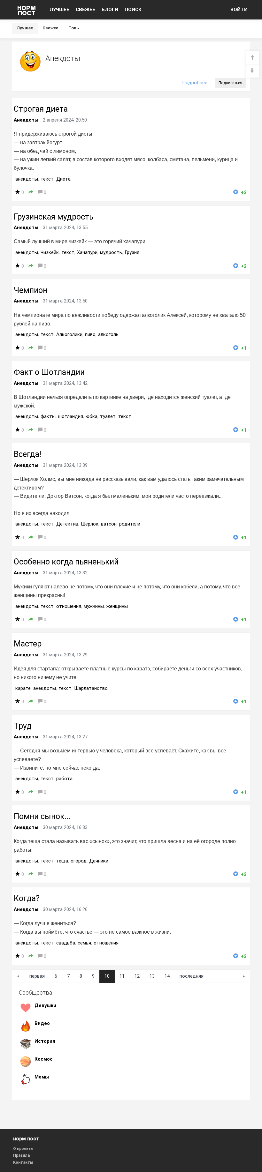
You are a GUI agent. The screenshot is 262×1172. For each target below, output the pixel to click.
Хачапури (87, 252)
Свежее (50, 28)
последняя (192, 976)
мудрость (111, 252)
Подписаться (230, 83)
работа (64, 778)
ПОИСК (133, 9)
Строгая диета (41, 109)
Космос (44, 1059)
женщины (117, 606)
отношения (68, 606)
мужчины (94, 606)
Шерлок (89, 524)
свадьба (65, 943)
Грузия (132, 252)
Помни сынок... (42, 816)
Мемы (42, 1077)
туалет (108, 416)
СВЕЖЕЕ (85, 9)
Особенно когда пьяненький (66, 561)
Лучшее (25, 28)
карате (23, 688)
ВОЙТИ (239, 9)
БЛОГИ (110, 9)
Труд (23, 726)
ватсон (109, 524)
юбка (91, 416)
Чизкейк (50, 252)
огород (79, 861)
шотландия (70, 416)
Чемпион (30, 290)
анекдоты (26, 179)
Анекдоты (26, 120)
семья (84, 943)
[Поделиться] (30, 192)
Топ (72, 28)
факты (48, 416)
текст (47, 179)
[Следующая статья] (252, 71)
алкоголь (108, 334)
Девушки (45, 1005)
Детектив (67, 524)
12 (137, 976)
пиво (90, 334)
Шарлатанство (91, 688)
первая (37, 976)
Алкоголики (69, 334)
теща (62, 861)
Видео (42, 1023)
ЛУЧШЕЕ (59, 9)
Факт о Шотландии (49, 372)
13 (152, 976)
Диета (63, 179)
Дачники (98, 861)
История (45, 1041)
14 (167, 976)
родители (129, 524)
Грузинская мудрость (53, 216)
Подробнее (194, 83)
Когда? (27, 898)
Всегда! (27, 454)
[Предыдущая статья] (252, 57)
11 (122, 976)
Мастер (28, 643)
